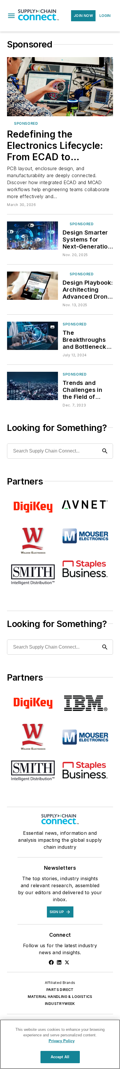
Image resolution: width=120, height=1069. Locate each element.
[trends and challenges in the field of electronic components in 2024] (32, 386)
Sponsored (75, 374)
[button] (11, 15)
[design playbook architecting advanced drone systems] (32, 286)
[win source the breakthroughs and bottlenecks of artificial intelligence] (32, 336)
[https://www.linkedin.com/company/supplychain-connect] (59, 962)
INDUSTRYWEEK (60, 1003)
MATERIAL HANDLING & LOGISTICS (60, 996)
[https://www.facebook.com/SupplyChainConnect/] (51, 962)
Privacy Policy (62, 1041)
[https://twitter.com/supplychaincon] (67, 962)
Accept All (60, 1057)
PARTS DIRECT (60, 989)
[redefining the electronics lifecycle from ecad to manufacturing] (60, 86)
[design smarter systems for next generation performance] (32, 235)
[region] (60, 1044)
